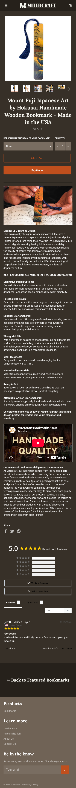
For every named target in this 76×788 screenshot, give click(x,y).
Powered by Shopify (29, 785)
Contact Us (10, 743)
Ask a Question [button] (39, 591)
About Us (9, 738)
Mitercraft (15, 785)
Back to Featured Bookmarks (40, 680)
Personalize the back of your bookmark (27, 138)
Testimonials (10, 728)
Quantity (60, 138)
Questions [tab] (32, 602)
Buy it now (37, 170)
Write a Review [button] (39, 583)
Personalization (12, 733)
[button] (64, 648)
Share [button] (12, 648)
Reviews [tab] (10, 602)
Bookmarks (10, 710)
